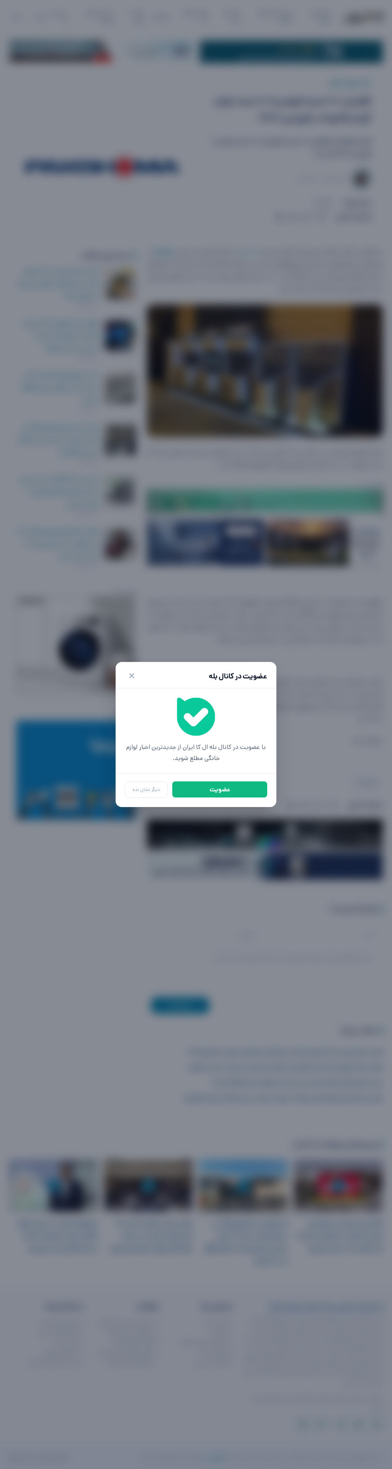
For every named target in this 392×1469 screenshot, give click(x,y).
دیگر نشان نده (146, 789)
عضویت (220, 789)
